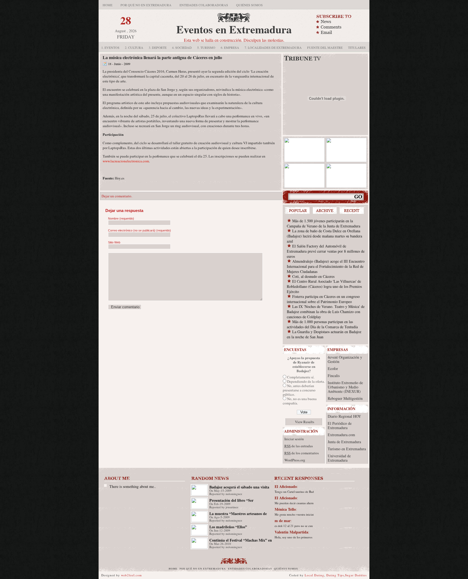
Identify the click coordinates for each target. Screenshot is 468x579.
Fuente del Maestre (325, 47)
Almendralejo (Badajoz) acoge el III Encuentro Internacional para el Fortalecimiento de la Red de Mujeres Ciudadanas (326, 266)
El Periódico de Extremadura (340, 425)
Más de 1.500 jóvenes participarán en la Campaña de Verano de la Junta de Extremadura (323, 223)
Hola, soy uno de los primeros (293, 537)
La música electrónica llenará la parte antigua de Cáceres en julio (162, 57)
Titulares (357, 47)
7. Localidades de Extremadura (273, 47)
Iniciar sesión (294, 438)
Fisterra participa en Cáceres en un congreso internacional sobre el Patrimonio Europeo (323, 299)
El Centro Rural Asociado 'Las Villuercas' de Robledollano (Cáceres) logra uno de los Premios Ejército (324, 286)
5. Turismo (206, 47)
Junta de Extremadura (344, 441)
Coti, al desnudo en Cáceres (313, 276)
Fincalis (334, 375)
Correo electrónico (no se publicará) (139, 230)
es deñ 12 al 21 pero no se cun (294, 526)
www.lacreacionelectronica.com (126, 161)
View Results (304, 421)
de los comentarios (301, 453)
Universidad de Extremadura (339, 458)
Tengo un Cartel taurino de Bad (294, 492)
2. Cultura (134, 47)
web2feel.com (131, 575)
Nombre (121, 218)
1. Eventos (110, 47)
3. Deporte (158, 47)
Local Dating (314, 575)
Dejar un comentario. (117, 196)
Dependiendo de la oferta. (306, 381)
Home (107, 5)
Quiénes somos (249, 5)
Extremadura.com (341, 434)
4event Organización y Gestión (345, 359)
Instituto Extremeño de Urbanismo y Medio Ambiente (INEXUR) (345, 387)
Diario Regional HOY (344, 416)
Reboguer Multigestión (345, 398)
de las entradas (298, 445)
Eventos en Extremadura (234, 29)
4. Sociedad (182, 47)
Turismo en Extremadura (347, 448)
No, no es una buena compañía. (300, 401)
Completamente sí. (300, 377)
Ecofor (333, 368)
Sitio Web (114, 242)
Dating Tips (335, 575)
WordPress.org (294, 460)
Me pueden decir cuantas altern (294, 503)
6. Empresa (230, 47)
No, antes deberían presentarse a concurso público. (299, 390)
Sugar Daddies (356, 575)
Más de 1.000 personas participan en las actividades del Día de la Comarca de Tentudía (322, 324)
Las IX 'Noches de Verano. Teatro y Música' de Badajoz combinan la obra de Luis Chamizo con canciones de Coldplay (326, 311)
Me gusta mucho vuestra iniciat (294, 514)
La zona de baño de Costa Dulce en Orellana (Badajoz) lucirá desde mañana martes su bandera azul (324, 236)
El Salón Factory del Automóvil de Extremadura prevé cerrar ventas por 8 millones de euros (326, 251)
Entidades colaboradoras (204, 5)
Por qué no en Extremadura (146, 5)
